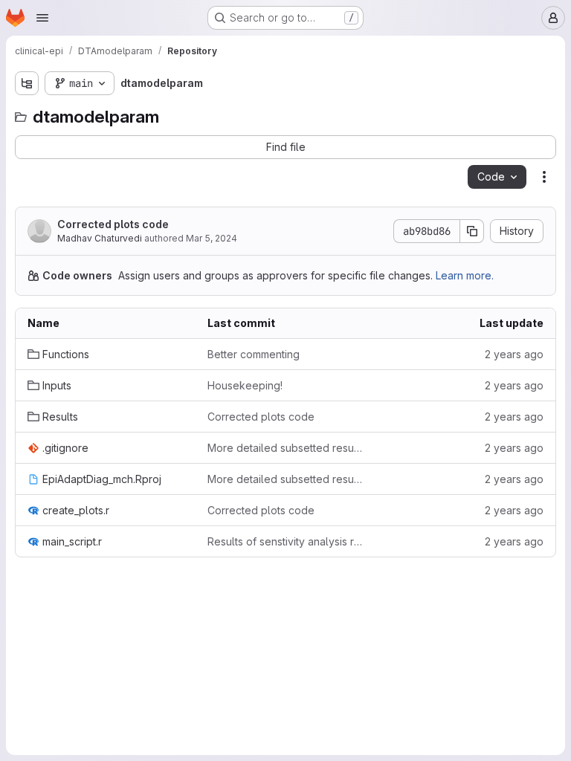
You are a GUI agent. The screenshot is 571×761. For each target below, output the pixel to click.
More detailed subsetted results (285, 447)
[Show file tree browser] (27, 83)
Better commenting (253, 354)
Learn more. (465, 275)
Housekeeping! (245, 385)
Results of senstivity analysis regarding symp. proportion (285, 541)
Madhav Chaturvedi (99, 238)
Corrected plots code (113, 224)
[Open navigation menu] (42, 18)
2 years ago (514, 354)
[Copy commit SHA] (472, 231)
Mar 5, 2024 (211, 238)
